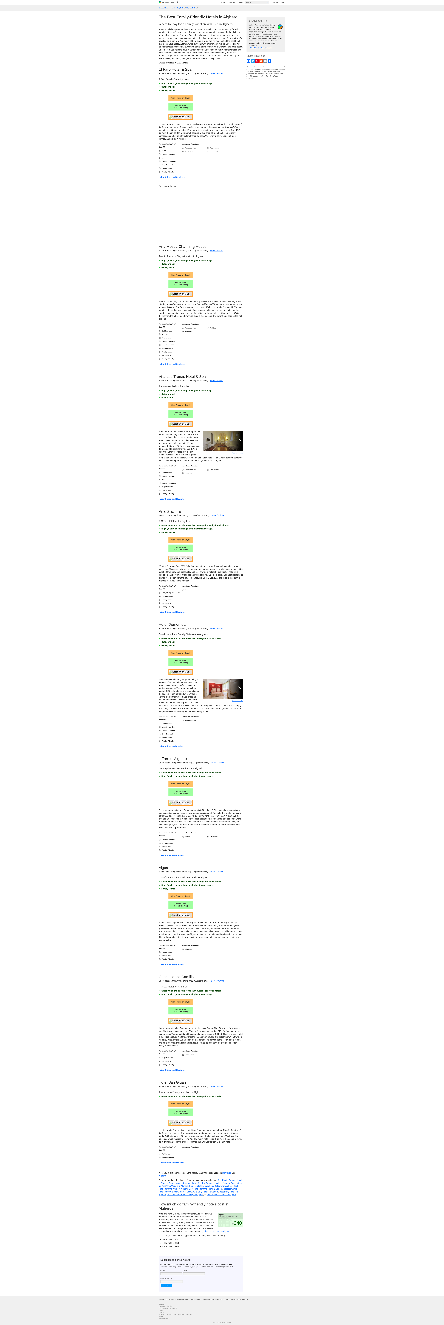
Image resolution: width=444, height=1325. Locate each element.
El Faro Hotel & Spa (175, 69)
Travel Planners (164, 1318)
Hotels (161, 1310)
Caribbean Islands (182, 1299)
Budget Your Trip (170, 2)
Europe (161, 8)
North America (224, 1299)
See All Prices (216, 73)
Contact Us (162, 1304)
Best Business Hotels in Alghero (221, 1195)
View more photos (237, 453)
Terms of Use (174, 1308)
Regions (162, 1299)
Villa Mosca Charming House (183, 246)
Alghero (162, 1176)
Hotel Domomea (172, 624)
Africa (167, 1299)
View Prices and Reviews (172, 177)
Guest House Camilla (176, 977)
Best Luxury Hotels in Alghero (182, 1183)
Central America (195, 1299)
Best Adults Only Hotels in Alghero (202, 1192)
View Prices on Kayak (180, 98)
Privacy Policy (163, 1308)
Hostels (161, 1312)
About (223, 2)
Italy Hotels (181, 8)
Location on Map (180, 116)
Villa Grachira (170, 511)
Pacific (233, 1299)
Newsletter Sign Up (165, 1306)
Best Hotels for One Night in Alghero (205, 1189)
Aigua (163, 868)
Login (282, 2)
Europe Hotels (170, 8)
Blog (241, 2)
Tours (161, 1316)
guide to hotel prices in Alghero (216, 1231)
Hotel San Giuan (172, 1082)
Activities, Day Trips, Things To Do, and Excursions (175, 1314)
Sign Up (275, 2)
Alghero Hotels (191, 8)
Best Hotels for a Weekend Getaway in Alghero (211, 1186)
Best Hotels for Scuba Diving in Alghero (185, 1195)
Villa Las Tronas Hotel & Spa (182, 376)
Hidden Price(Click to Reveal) (181, 106)
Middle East (213, 1299)
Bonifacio (226, 1173)
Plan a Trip (231, 2)
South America (242, 1299)
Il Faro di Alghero (173, 759)
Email (185, 1271)
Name (162, 1271)
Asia (172, 1299)
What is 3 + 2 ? (166, 1278)
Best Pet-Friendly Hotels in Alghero (213, 1183)
